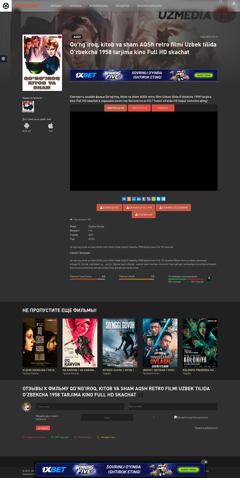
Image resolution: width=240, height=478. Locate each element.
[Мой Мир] (134, 199)
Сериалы (75, 5)
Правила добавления (206, 427)
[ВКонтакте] (124, 199)
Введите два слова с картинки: (47, 417)
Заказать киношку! (149, 5)
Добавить (43, 427)
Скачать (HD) (111, 207)
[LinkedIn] (139, 199)
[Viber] (149, 199)
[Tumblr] (144, 199)
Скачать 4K (145, 214)
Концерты (122, 5)
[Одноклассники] (129, 199)
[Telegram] (163, 199)
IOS (51, 130)
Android (26, 130)
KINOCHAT (27, 5)
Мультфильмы (98, 5)
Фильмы (56, 5)
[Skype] (158, 199)
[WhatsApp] (153, 199)
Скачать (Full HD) (140, 207)
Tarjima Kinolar (96, 226)
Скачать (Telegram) (174, 207)
